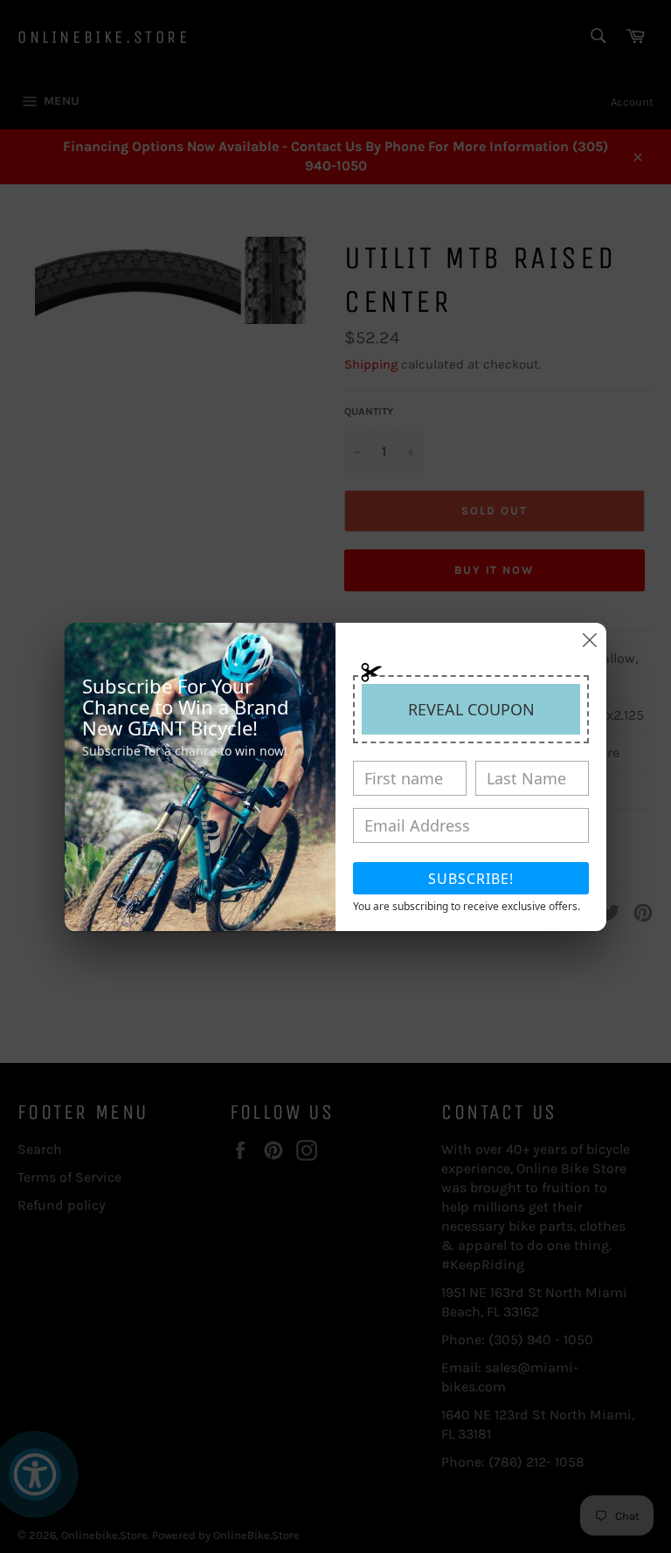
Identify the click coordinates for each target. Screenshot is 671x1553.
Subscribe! (471, 878)
